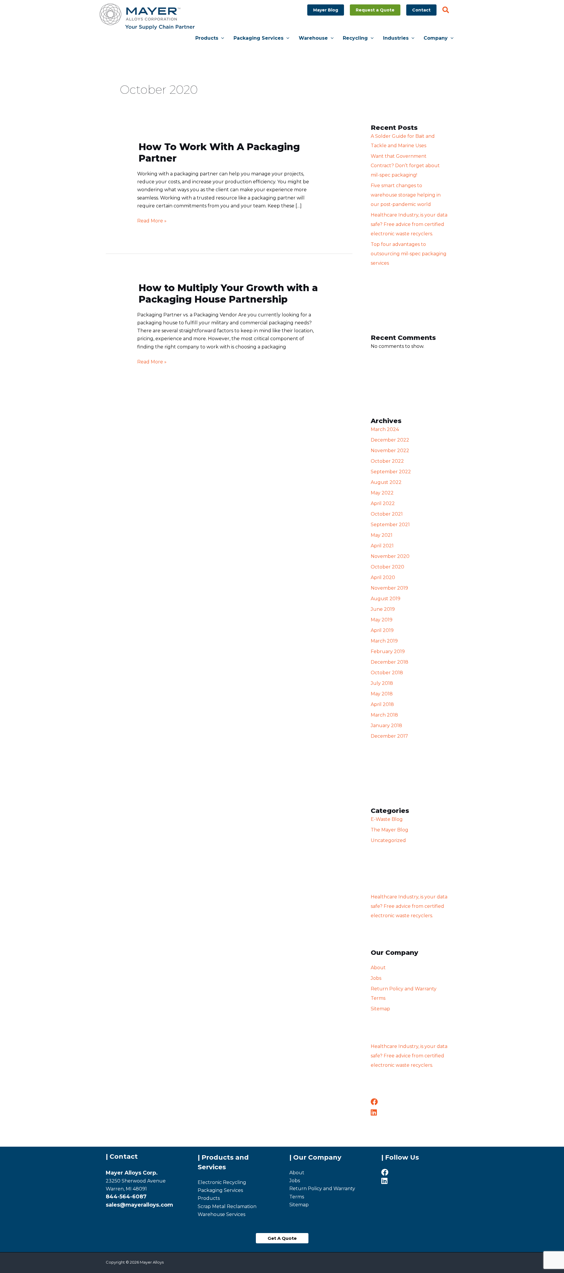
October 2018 (387, 672)
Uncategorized (388, 840)
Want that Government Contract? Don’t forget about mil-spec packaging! (405, 165)
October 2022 (387, 461)
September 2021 (390, 524)
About (378, 967)
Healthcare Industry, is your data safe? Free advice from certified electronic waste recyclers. (409, 224)
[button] (325, 10)
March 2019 (384, 641)
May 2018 (382, 694)
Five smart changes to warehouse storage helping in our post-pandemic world (406, 195)
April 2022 (383, 503)
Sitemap (380, 1009)
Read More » (152, 220)
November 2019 (389, 588)
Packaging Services (220, 1190)
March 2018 (384, 715)
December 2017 (389, 736)
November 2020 (390, 556)
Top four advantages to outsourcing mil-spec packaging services (408, 253)
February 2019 (388, 651)
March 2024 (385, 429)
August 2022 (386, 482)
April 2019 (382, 630)
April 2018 (382, 704)
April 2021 (382, 546)
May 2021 (381, 535)
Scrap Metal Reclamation (227, 1206)
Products (209, 1198)
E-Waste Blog (387, 819)
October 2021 (387, 514)
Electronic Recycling (222, 1182)
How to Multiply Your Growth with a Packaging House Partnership (228, 293)
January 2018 (386, 725)
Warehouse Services (221, 1214)
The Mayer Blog (389, 830)
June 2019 (383, 609)
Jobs (376, 978)
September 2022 (391, 471)
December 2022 (390, 440)
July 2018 (382, 683)
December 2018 (389, 662)
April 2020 (383, 577)
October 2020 (387, 567)
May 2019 (381, 620)
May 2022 (382, 493)
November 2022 (390, 450)
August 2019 (385, 598)
